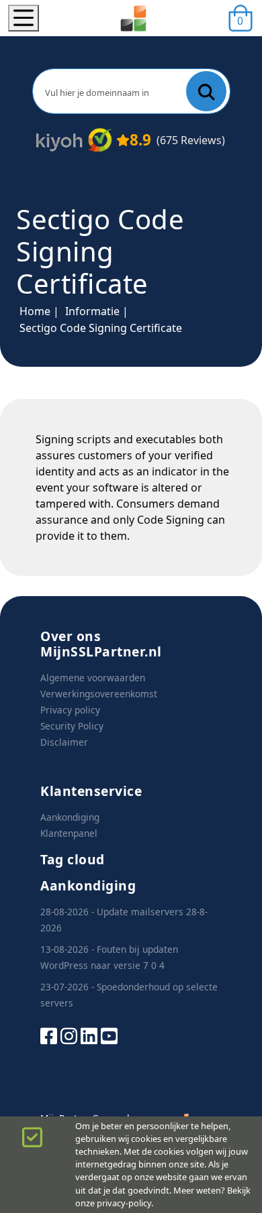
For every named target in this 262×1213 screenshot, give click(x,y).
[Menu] (23, 18)
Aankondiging (69, 817)
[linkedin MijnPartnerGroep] (89, 1035)
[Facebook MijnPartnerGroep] (48, 1035)
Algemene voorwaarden (92, 677)
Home (34, 311)
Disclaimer (64, 742)
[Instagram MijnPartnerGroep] (68, 1035)
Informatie (92, 311)
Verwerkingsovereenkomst (98, 693)
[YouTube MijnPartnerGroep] (109, 1035)
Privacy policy (70, 709)
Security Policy (71, 725)
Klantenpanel (68, 833)
